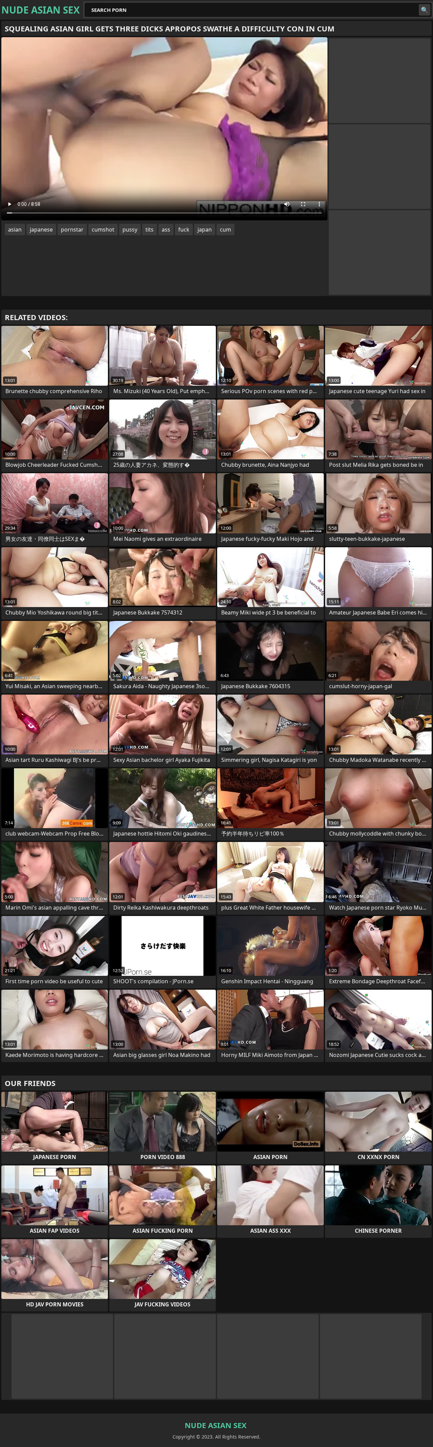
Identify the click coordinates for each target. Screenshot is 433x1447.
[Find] (424, 10)
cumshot (103, 229)
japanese (41, 229)
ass (166, 229)
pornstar (72, 229)
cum (225, 229)
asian (15, 229)
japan (205, 229)
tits (149, 229)
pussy (129, 229)
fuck (183, 229)
